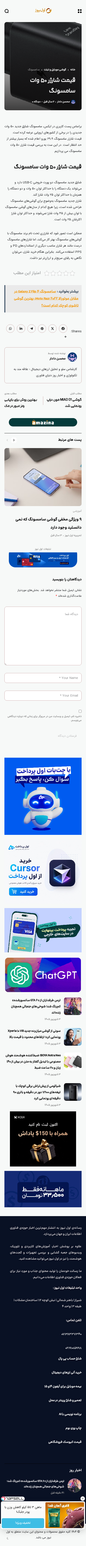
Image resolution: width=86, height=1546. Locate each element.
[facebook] (63, 328)
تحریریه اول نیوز (73, 535)
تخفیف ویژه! (23, 1523)
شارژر (25, 126)
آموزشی (77, 511)
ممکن (78, 233)
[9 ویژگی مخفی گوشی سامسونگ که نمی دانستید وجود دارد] (43, 477)
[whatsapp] (10, 328)
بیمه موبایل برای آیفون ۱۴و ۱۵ (63, 1386)
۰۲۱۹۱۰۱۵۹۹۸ (73, 1348)
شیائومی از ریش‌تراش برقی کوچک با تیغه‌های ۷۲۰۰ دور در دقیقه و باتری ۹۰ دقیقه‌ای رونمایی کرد (37, 1092)
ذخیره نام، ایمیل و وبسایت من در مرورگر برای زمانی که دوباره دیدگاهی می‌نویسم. (44, 718)
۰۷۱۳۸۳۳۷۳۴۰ (71, 1334)
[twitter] (52, 328)
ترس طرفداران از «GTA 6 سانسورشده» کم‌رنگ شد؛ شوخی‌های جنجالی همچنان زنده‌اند (36, 1006)
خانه (72, 70)
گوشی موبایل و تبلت (55, 70)
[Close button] (82, 1498)
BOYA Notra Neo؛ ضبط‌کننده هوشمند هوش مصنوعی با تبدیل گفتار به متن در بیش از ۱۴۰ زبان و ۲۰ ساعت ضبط (33, 1061)
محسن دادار (63, 102)
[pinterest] (42, 328)
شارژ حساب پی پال (70, 1358)
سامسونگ (34, 70)
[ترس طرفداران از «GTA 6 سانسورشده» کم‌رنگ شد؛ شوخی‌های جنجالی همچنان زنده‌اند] (73, 1006)
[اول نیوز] (43, 10)
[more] (65, 336)
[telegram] (31, 328)
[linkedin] (21, 328)
